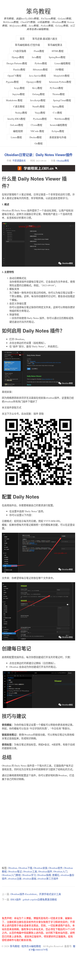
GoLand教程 (16, 125)
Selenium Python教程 (60, 81)
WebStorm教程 (62, 118)
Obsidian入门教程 (11, 875)
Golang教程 (38, 94)
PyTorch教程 (56, 88)
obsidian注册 (14, 878)
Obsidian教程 (62, 160)
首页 (22, 38)
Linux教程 (16, 137)
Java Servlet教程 (37, 75)
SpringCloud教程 (62, 100)
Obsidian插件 (45, 871)
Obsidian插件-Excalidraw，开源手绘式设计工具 (35, 894)
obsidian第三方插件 (47, 878)
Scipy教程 (19, 88)
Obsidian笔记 (15, 871)
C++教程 (57, 112)
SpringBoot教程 (57, 57)
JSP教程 (59, 69)
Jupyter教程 (18, 94)
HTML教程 (58, 51)
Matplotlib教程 (62, 75)
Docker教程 (36, 137)
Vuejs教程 (40, 112)
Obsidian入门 (60, 871)
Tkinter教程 (58, 94)
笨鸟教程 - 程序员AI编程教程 (25, 946)
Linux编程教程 (62, 63)
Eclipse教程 (58, 131)
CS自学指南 (19, 51)
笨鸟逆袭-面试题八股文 (44, 38)
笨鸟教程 (38, 11)
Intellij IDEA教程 (16, 118)
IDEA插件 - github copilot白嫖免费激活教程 (33, 899)
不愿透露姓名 (19, 160)
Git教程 (39, 143)
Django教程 (18, 57)
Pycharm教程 (40, 118)
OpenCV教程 (14, 75)
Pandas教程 (19, 69)
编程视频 (18, 131)
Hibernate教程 (40, 69)
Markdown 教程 (14, 100)
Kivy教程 (37, 88)
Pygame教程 (12, 81)
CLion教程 (36, 125)
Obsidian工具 (30, 871)
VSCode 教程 (37, 131)
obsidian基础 (29, 878)
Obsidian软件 (56, 868)
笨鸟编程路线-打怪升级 (27, 44)
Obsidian (12, 868)
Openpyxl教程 (33, 81)
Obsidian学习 (29, 875)
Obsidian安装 (40, 868)
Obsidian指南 (44, 875)
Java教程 (36, 57)
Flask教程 (39, 51)
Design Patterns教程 (17, 63)
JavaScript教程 (37, 100)
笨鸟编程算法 (55, 44)
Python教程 (41, 63)
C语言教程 (19, 106)
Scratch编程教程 (58, 125)
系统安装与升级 (57, 137)
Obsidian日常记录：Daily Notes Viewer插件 (38, 154)
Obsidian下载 (25, 868)
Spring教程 (58, 106)
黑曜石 (55, 875)
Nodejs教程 (21, 112)
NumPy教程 (38, 106)
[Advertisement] (38, 823)
